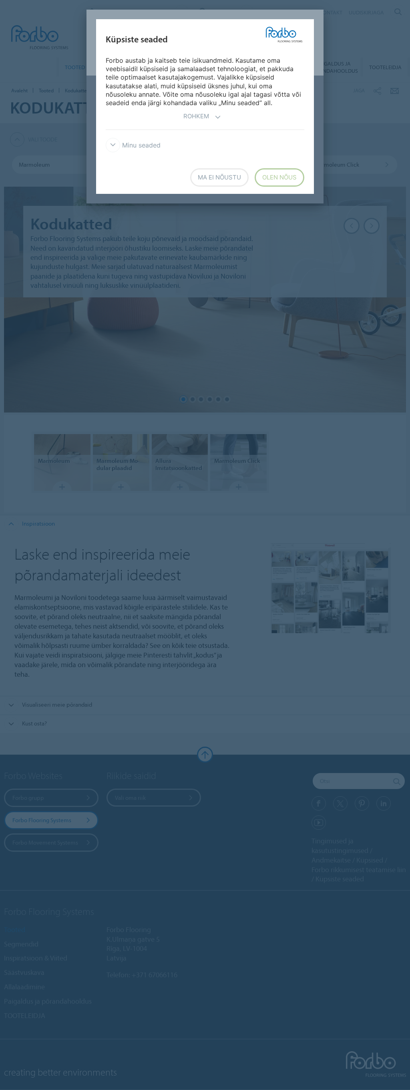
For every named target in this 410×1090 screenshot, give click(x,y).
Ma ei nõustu (219, 177)
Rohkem (196, 116)
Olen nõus (279, 177)
